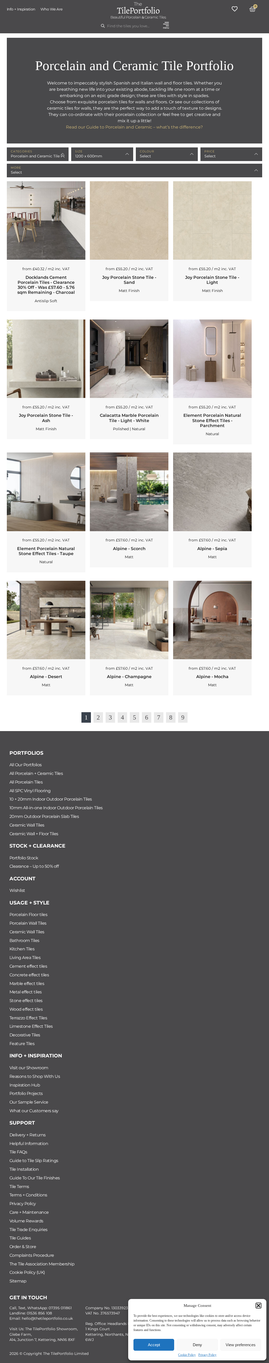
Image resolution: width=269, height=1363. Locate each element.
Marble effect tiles (26, 983)
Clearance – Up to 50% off (34, 866)
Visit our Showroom (28, 1067)
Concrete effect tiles (29, 974)
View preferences (241, 1345)
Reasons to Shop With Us (34, 1076)
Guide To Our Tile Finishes (34, 1177)
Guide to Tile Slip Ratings (33, 1160)
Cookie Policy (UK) (27, 1272)
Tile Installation (24, 1169)
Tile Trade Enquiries (28, 1229)
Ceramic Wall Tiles (26, 825)
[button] (258, 1305)
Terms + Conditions (28, 1194)
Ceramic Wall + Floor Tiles (33, 833)
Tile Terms (19, 1186)
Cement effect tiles (28, 966)
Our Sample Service (28, 1102)
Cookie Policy (187, 1354)
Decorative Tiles (24, 1034)
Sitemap (18, 1281)
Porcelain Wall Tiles (27, 923)
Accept (154, 1345)
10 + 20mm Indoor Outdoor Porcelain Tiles (50, 799)
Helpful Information (28, 1143)
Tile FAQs (18, 1151)
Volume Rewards (26, 1220)
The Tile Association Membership (42, 1263)
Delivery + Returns (27, 1134)
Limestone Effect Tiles (31, 1026)
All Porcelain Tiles (26, 782)
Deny (197, 1345)
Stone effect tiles (26, 1000)
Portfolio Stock (23, 857)
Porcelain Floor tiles (28, 914)
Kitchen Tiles (22, 948)
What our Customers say (34, 1110)
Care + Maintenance (29, 1212)
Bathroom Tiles (24, 940)
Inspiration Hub (24, 1085)
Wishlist (17, 890)
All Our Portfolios (25, 764)
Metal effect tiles (25, 991)
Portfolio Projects (26, 1093)
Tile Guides (20, 1238)
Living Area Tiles (25, 957)
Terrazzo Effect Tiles (28, 1017)
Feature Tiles (22, 1043)
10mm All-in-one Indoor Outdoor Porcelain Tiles (56, 807)
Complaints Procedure (31, 1255)
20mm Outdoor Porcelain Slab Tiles (44, 816)
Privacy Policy (207, 1354)
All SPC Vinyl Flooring (30, 790)
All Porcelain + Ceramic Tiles (36, 773)
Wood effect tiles (26, 1009)
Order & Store (22, 1246)
